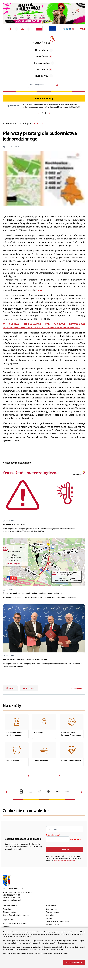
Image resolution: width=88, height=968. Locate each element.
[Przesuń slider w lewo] (29, 776)
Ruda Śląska (42, 56)
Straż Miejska (44, 726)
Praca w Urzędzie (52, 924)
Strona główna (9, 123)
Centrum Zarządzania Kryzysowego (16, 915)
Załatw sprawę (51, 909)
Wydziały (49, 918)
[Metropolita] (21, 791)
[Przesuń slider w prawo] (59, 776)
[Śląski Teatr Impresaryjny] (57, 791)
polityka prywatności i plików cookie (64, 860)
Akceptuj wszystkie (74, 962)
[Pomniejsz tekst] (16, 29)
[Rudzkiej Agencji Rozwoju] (30, 791)
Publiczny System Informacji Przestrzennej (71, 726)
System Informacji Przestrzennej (15, 923)
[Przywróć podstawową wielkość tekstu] (22, 29)
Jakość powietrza (44, 754)
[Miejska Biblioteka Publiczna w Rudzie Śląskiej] (48, 791)
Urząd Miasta (41, 50)
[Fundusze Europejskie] (52, 29)
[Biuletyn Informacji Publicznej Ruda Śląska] (82, 29)
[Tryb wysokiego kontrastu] (9, 29)
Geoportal (6, 927)
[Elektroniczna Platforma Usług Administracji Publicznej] (68, 29)
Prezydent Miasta (52, 912)
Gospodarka (42, 69)
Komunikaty (7, 909)
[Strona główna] (44, 40)
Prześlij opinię (76, 688)
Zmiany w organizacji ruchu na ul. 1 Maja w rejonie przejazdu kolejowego (44, 568)
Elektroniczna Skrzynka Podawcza (58, 921)
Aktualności (39, 123)
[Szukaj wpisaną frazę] (57, 85)
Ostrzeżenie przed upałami (52, 105)
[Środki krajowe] (39, 29)
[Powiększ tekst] (28, 29)
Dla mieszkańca (42, 63)
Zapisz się (65, 849)
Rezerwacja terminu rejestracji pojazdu (17, 726)
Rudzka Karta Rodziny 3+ (71, 754)
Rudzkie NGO (41, 76)
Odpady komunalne (17, 754)
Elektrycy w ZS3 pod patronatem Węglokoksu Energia (44, 636)
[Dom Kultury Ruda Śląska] (66, 791)
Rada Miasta (50, 915)
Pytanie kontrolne (53, 835)
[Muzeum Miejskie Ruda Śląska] (39, 791)
